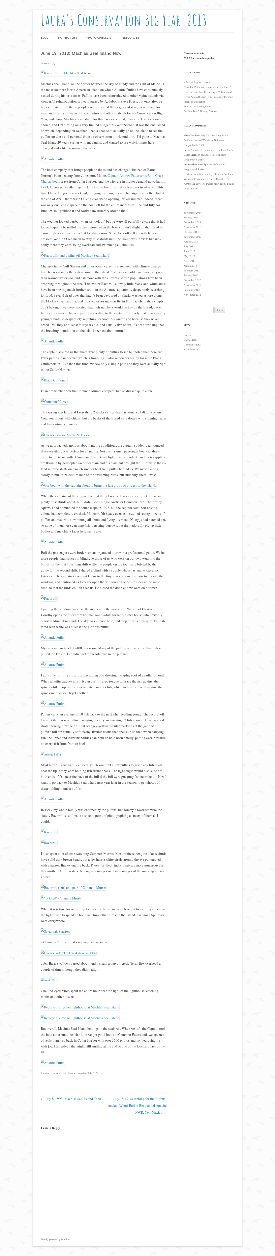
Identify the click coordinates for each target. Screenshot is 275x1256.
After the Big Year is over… (199, 82)
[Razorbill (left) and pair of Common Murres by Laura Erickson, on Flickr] (73, 887)
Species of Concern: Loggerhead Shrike (212, 150)
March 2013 (190, 265)
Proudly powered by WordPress (56, 1239)
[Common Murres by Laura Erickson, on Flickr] (54, 401)
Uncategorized (76, 1073)
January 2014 (191, 217)
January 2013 (191, 275)
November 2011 (192, 294)
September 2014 (193, 212)
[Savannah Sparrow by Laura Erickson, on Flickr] (55, 931)
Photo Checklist (99, 37)
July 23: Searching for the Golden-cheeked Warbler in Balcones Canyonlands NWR (206, 140)
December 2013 (192, 222)
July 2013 (189, 246)
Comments (192, 344)
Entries (190, 339)
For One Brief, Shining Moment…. (202, 111)
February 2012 (192, 290)
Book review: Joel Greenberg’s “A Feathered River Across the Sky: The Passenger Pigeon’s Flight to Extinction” (208, 96)
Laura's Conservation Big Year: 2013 (124, 20)
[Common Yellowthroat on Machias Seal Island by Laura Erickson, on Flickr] (69, 953)
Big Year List (68, 37)
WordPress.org (191, 349)
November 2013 (192, 227)
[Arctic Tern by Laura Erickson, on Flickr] (49, 980)
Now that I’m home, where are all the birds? (207, 87)
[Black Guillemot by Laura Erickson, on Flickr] (54, 380)
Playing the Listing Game (198, 106)
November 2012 (192, 285)
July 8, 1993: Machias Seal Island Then (71, 1098)
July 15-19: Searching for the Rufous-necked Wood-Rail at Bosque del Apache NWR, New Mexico (137, 1105)
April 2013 (190, 261)
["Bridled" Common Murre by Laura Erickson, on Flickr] (61, 898)
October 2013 (191, 232)
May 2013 (189, 256)
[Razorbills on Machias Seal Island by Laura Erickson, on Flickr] (67, 73)
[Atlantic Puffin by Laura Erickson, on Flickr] (53, 159)
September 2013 (193, 236)
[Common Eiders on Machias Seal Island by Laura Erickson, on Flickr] (65, 435)
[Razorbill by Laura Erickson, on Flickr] (49, 598)
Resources (130, 37)
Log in (187, 335)
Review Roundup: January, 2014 (201, 174)
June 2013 (189, 251)
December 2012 (192, 280)
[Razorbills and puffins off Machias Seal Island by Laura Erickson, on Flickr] (75, 255)
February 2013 (192, 270)
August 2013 (191, 241)
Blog (45, 37)
